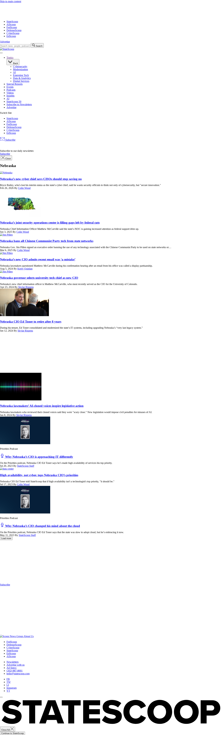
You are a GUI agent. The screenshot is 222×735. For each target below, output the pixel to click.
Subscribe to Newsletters (19, 104)
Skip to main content (10, 1)
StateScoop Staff (25, 465)
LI (8, 685)
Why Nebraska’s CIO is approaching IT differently (38, 456)
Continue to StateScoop (12, 733)
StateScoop (12, 21)
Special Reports (15, 84)
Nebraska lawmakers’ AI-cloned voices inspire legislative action (42, 406)
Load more (6, 538)
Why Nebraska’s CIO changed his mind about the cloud (42, 526)
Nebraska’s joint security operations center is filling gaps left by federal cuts (50, 222)
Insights (10, 95)
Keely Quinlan (25, 268)
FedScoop (12, 27)
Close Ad (5, 730)
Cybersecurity (20, 66)
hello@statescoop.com (18, 673)
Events (10, 87)
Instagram (12, 687)
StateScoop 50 (14, 101)
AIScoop (11, 24)
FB (8, 679)
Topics (10, 57)
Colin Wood (24, 188)
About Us (29, 636)
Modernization (20, 69)
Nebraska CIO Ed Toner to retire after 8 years (30, 321)
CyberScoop (13, 33)
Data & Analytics (22, 78)
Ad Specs (11, 667)
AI (14, 72)
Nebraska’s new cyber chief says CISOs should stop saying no (41, 179)
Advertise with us (16, 664)
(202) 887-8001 (15, 670)
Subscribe (10, 139)
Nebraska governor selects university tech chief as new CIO (39, 277)
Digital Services (21, 81)
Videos (10, 92)
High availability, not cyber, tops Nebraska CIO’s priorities (39, 475)
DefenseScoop (14, 30)
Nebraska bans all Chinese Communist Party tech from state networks (46, 241)
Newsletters (13, 662)
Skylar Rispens (26, 287)
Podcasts (11, 89)
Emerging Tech (21, 75)
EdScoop (11, 36)
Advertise (5, 41)
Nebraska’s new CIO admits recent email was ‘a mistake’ (37, 259)
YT (8, 690)
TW (9, 682)
